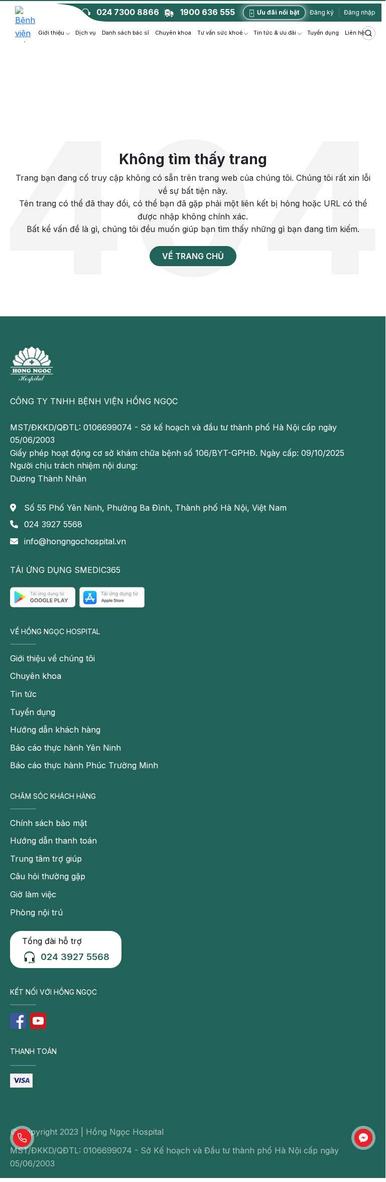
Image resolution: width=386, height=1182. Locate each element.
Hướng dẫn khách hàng (55, 730)
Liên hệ (354, 32)
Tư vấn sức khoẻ (219, 32)
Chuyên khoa (173, 32)
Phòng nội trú (36, 912)
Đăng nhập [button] (359, 12)
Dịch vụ (85, 32)
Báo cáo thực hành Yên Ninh (65, 748)
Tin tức (23, 694)
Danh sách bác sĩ (125, 32)
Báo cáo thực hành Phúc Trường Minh (84, 765)
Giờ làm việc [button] (33, 894)
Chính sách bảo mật (48, 823)
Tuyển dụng (323, 32)
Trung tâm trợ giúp (46, 859)
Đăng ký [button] (322, 12)
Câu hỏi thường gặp (47, 876)
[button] (22, 1138)
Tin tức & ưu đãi (274, 32)
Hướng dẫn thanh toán (53, 841)
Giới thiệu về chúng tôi (52, 658)
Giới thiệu (51, 32)
